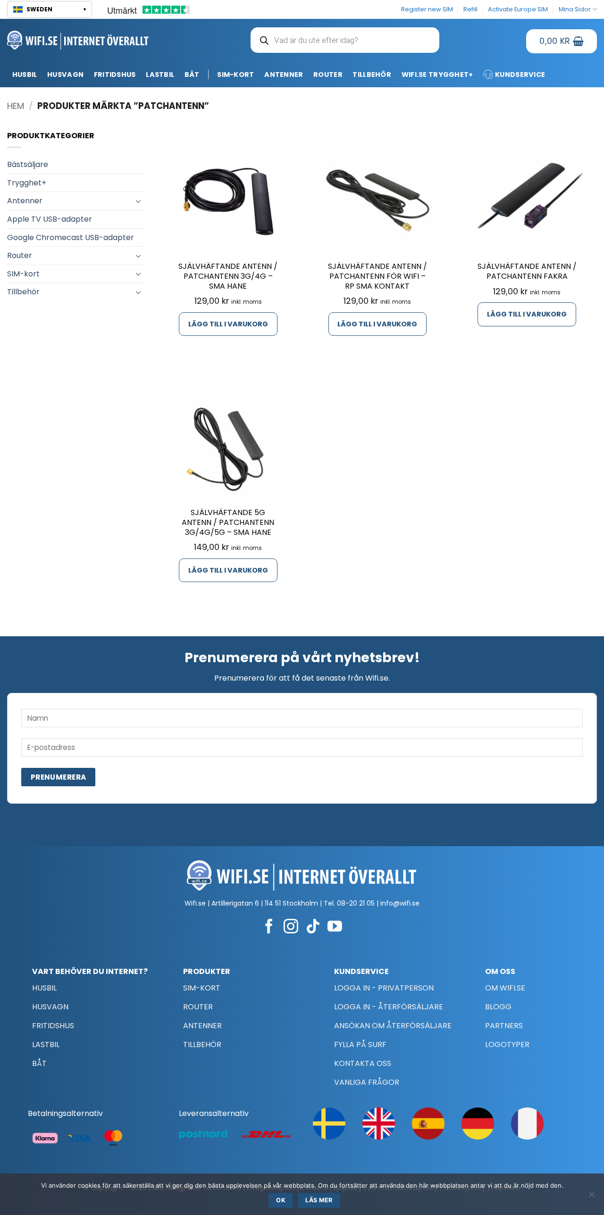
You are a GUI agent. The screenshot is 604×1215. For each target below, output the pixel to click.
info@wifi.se (399, 903)
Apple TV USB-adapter (49, 219)
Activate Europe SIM (518, 9)
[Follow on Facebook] (269, 927)
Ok (280, 1200)
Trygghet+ (26, 182)
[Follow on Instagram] (291, 927)
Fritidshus (115, 74)
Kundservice (520, 74)
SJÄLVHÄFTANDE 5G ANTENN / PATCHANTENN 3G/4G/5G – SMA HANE (228, 522)
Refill (470, 9)
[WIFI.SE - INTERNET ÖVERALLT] (78, 40)
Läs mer (319, 1200)
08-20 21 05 (356, 903)
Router (328, 74)
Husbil (24, 74)
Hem (15, 106)
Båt (192, 74)
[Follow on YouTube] (334, 927)
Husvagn (65, 74)
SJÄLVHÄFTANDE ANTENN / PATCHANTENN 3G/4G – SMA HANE (227, 276)
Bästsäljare (27, 164)
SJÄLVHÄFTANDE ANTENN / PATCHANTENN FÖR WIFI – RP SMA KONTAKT (377, 276)
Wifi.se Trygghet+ (437, 74)
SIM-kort (235, 74)
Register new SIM (427, 9)
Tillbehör (371, 74)
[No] (591, 1197)
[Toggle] (138, 201)
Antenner (283, 74)
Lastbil (160, 74)
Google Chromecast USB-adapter (70, 237)
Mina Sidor (575, 9)
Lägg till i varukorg (228, 324)
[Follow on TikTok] (313, 927)
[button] (49, 9)
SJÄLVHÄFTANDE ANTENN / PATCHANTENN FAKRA (527, 272)
